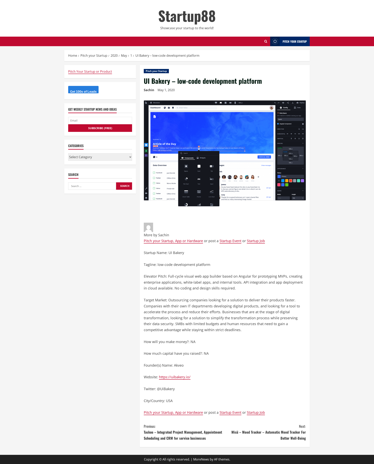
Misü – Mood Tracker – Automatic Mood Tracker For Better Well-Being (268, 432)
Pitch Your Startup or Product (90, 71)
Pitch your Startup (156, 71)
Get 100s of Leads (83, 91)
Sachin (149, 90)
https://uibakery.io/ (175, 377)
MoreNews (201, 459)
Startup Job (256, 240)
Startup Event (230, 240)
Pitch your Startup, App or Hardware (173, 240)
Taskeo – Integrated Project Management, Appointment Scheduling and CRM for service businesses (183, 432)
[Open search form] (265, 41)
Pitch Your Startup (295, 41)
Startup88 (187, 15)
